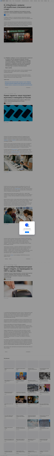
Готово (27, 232)
